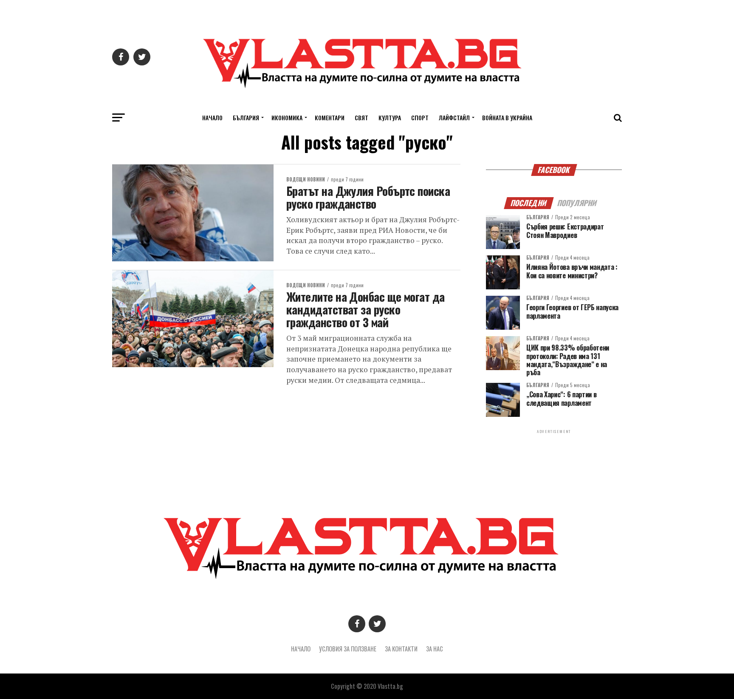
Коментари (329, 117)
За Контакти (401, 648)
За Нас (434, 648)
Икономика (286, 117)
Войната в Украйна (507, 117)
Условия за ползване (347, 648)
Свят (361, 117)
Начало (212, 117)
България (246, 117)
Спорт (420, 117)
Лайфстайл (454, 117)
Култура (389, 117)
